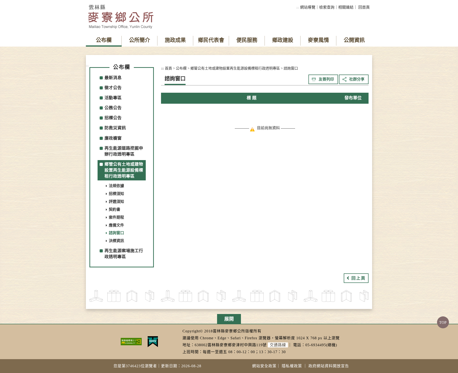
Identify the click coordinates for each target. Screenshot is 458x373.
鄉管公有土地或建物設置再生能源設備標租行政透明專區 (235, 68)
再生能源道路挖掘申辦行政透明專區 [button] (123, 151)
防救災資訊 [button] (115, 127)
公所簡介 (139, 40)
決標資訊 (116, 241)
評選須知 (116, 202)
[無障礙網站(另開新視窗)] (131, 341)
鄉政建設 (282, 40)
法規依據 (116, 186)
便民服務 (246, 40)
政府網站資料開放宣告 (328, 366)
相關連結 (346, 7)
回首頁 (364, 7)
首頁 (168, 68)
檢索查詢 (326, 7)
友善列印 (326, 79)
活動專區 (113, 97)
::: (297, 7)
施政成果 (175, 40)
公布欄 (104, 40)
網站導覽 (307, 7)
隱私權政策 (292, 366)
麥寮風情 (318, 40)
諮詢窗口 (116, 233)
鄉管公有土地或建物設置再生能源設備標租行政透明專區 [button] (123, 170)
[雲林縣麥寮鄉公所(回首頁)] (120, 17)
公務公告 (113, 107)
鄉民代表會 (211, 40)
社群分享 (356, 79)
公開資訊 (354, 40)
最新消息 (113, 77)
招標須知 (116, 194)
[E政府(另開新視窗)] (152, 341)
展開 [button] (229, 319)
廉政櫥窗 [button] (113, 138)
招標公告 (113, 117)
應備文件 (116, 225)
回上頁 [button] (358, 278)
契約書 (114, 209)
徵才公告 (113, 87)
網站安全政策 (264, 366)
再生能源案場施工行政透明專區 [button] (123, 253)
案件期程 (116, 217)
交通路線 (278, 345)
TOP (443, 322)
